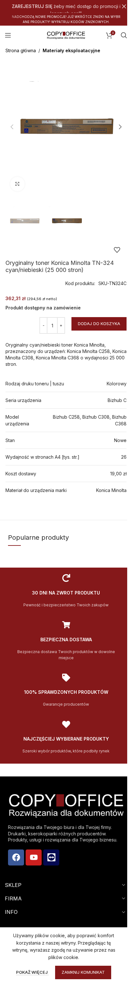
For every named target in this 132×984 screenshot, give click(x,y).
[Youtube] (34, 857)
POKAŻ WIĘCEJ (32, 972)
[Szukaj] (124, 35)
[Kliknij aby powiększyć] (17, 184)
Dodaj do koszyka (99, 323)
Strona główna (20, 50)
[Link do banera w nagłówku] (66, 6)
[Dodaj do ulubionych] (117, 250)
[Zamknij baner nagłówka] (124, 6)
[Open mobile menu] (8, 35)
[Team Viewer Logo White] (51, 857)
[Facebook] (16, 857)
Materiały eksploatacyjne (71, 50)
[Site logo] (66, 34)
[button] (11, 126)
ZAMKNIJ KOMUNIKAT (83, 972)
